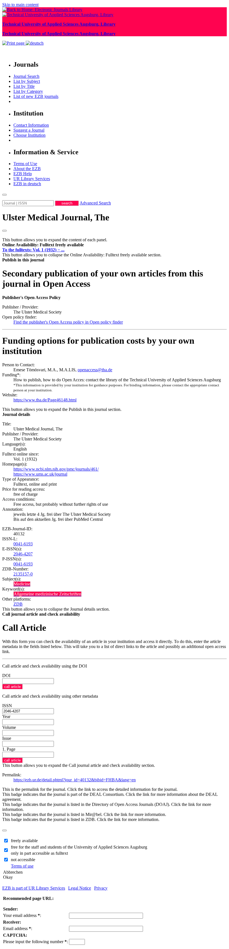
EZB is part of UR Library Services (33, 888)
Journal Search (26, 76)
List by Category (28, 91)
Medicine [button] (22, 584)
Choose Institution (29, 135)
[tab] (114, 244)
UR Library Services (31, 178)
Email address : (17, 928)
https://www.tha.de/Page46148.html (45, 400)
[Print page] (14, 43)
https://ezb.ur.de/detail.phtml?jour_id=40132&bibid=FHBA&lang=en (74, 779)
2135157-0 (23, 574)
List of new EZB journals (35, 96)
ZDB (18, 604)
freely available (24, 840)
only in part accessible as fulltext (39, 853)
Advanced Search (95, 203)
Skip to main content (20, 4)
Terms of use (22, 866)
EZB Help (22, 173)
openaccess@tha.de (95, 369)
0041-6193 (23, 543)
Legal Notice (79, 888)
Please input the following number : (35, 941)
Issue (6, 738)
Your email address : (22, 915)
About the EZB (27, 168)
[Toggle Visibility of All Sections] (4, 231)
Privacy (101, 888)
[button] (43, 244)
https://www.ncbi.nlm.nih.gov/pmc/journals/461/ (56, 469)
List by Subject (26, 81)
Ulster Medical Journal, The (55, 217)
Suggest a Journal (28, 130)
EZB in (27, 183)
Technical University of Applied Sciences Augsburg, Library (59, 24)
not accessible (23, 859)
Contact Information (31, 125)
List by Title (24, 86)
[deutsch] (35, 43)
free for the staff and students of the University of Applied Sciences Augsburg (79, 847)
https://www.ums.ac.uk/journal (40, 474)
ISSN (7, 705)
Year (6, 716)
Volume (9, 727)
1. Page (8, 749)
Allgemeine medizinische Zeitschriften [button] (47, 594)
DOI (6, 675)
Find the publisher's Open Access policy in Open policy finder (68, 322)
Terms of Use (25, 163)
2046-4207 (23, 553)
